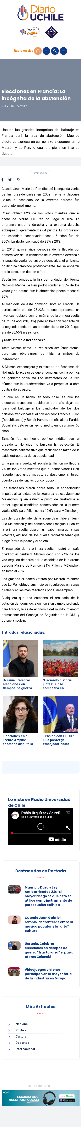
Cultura (21, 1036)
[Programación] (46, 51)
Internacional (40, 173)
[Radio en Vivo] (38, 51)
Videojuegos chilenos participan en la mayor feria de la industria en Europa (48, 973)
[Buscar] (55, 51)
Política (21, 1030)
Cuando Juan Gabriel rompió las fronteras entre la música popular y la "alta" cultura (49, 924)
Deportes (22, 1043)
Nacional (22, 1024)
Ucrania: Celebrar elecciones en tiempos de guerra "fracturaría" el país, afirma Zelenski (49, 950)
